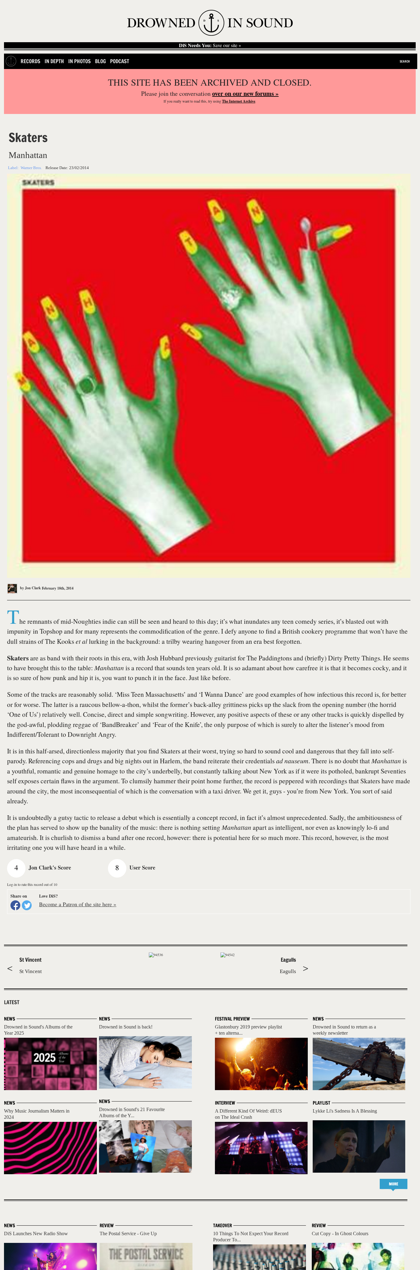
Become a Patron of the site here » (77, 904)
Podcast (119, 61)
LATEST (11, 1002)
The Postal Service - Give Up (128, 1233)
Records (30, 61)
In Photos (79, 61)
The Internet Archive (238, 101)
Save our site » (210, 45)
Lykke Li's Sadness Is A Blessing (345, 1111)
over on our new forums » (245, 93)
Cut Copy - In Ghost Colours (340, 1233)
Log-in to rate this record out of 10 (32, 884)
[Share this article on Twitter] (27, 905)
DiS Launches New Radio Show (36, 1233)
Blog (100, 61)
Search (405, 61)
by (30, 587)
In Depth (54, 61)
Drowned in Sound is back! (126, 1026)
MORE (393, 1184)
